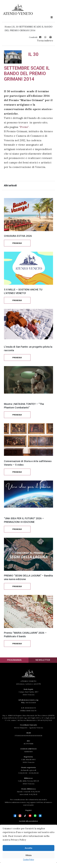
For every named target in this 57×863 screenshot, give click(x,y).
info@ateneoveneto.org (28, 700)
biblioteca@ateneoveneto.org (17, 802)
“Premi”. (23, 127)
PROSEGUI (17, 243)
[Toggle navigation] (51, 17)
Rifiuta (29, 855)
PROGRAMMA (14, 660)
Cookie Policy (28, 860)
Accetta (28, 848)
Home (8, 26)
